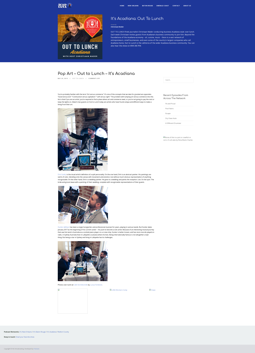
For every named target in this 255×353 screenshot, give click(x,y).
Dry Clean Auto (171, 118)
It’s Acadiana (51, 332)
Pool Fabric (169, 108)
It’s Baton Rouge (39, 332)
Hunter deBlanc (64, 227)
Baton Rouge (147, 6)
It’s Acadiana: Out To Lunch (137, 19)
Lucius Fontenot (96, 285)
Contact (176, 6)
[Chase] (152, 290)
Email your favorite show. (25, 337)
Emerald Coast (162, 6)
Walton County (63, 332)
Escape (168, 113)
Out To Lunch (78, 78)
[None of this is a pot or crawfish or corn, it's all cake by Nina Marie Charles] (178, 138)
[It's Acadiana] (65, 4)
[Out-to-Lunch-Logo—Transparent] (73, 301)
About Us (187, 6)
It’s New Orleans (26, 332)
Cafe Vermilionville (80, 285)
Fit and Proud (170, 104)
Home (122, 6)
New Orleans (133, 6)
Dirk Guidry (62, 174)
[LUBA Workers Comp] (118, 290)
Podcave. (37, 349)
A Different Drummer (173, 123)
